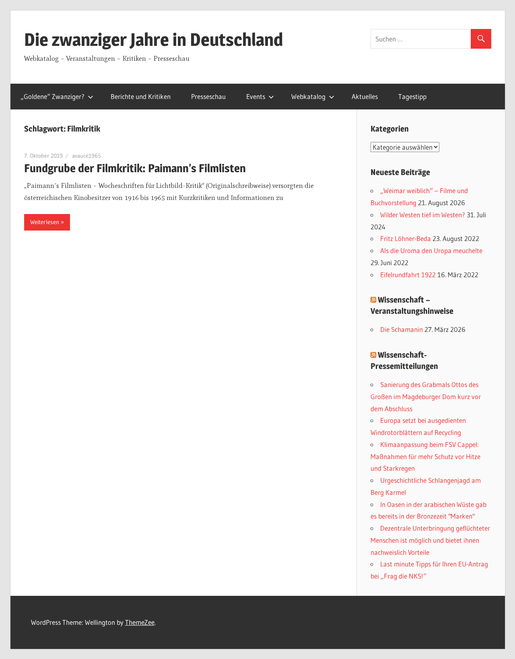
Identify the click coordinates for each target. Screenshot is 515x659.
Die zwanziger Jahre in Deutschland (153, 39)
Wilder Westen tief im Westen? (422, 214)
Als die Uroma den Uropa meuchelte (431, 250)
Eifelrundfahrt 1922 (408, 274)
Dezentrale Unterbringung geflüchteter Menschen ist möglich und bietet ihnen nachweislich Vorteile (430, 540)
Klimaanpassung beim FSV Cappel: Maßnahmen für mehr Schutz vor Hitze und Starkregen (425, 456)
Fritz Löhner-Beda (405, 238)
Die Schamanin (401, 329)
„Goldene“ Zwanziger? (52, 96)
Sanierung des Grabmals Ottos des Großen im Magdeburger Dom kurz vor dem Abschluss (426, 396)
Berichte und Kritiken (141, 96)
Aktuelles (365, 96)
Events (255, 96)
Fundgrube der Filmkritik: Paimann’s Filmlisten (135, 168)
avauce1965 (86, 155)
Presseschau (208, 96)
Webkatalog (308, 96)
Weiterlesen (44, 222)
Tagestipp (412, 96)
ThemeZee (139, 622)
